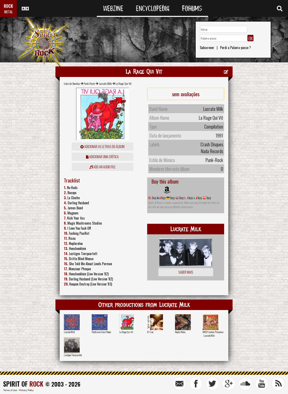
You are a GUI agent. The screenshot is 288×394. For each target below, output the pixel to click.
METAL (8, 11)
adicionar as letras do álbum (104, 146)
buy (154, 197)
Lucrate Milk (105, 83)
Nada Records (212, 151)
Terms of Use (10, 390)
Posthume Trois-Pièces (101, 332)
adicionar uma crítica (104, 156)
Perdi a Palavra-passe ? (235, 47)
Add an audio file (104, 166)
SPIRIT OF (23, 384)
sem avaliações (185, 94)
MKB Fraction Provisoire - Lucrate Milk (213, 333)
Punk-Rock (89, 83)
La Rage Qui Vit (126, 332)
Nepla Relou (180, 332)
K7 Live (150, 332)
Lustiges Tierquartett (73, 355)
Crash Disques (212, 144)
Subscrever (207, 47)
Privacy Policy (26, 390)
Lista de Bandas (72, 83)
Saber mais (185, 272)
